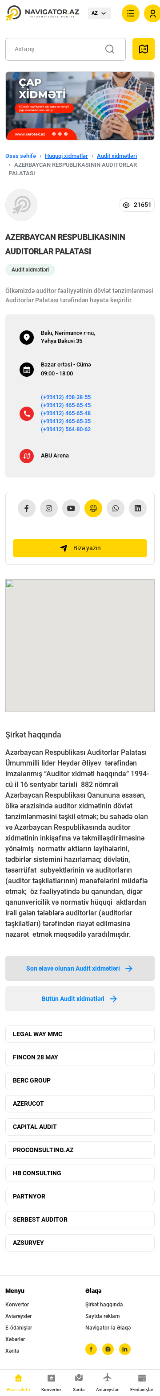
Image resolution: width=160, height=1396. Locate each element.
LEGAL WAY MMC (37, 1034)
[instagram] (108, 1349)
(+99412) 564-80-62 (66, 429)
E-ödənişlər (18, 1328)
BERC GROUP (32, 1080)
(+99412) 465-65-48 (66, 413)
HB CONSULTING (37, 1173)
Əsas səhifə (20, 155)
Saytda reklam (102, 1316)
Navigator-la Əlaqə (108, 1328)
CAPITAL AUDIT (35, 1126)
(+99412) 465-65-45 (66, 405)
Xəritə (12, 1351)
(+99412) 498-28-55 (66, 397)
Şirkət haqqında (104, 1304)
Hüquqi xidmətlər (66, 155)
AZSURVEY (28, 1242)
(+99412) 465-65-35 (66, 421)
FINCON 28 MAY (35, 1057)
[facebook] (91, 1349)
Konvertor (17, 1304)
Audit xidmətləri (117, 155)
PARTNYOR (29, 1196)
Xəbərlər (15, 1339)
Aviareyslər (18, 1316)
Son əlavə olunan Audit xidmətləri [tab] (73, 968)
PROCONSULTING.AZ (43, 1149)
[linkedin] (125, 1349)
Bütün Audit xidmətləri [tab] (73, 998)
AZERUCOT (28, 1103)
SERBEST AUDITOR (40, 1219)
